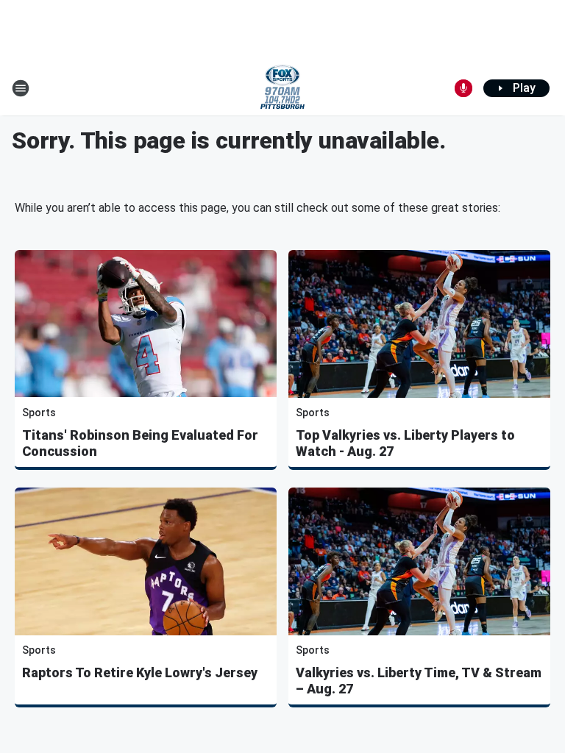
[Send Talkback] (463, 88)
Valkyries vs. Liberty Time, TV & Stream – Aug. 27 (418, 680)
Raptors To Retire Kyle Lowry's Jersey (139, 672)
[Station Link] (282, 88)
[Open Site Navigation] (20, 88)
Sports (39, 412)
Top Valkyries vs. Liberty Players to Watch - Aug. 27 (405, 443)
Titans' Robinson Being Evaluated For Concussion (140, 443)
